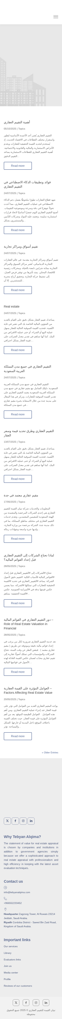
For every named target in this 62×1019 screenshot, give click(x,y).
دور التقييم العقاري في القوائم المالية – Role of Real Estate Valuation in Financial (28, 624)
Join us (8, 966)
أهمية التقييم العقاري (17, 122)
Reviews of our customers (18, 985)
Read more (18, 165)
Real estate (11, 306)
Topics (21, 128)
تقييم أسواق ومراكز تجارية (21, 246)
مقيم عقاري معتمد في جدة (21, 495)
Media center (11, 972)
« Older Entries (50, 752)
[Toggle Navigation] (55, 17)
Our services (11, 946)
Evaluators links (12, 959)
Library (7, 953)
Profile (7, 979)
